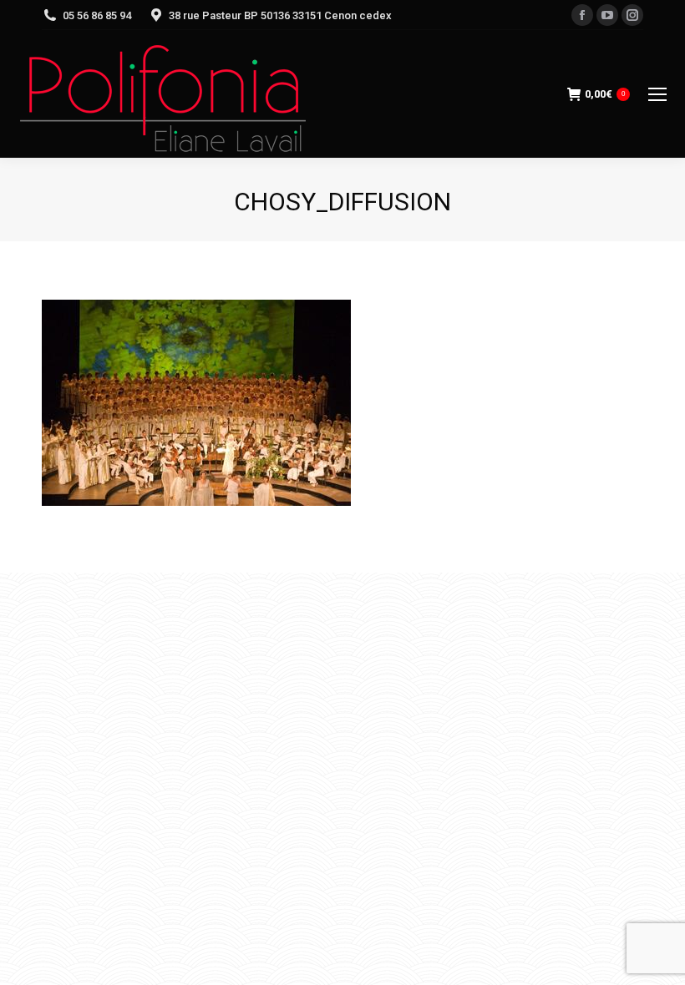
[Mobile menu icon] (657, 94)
